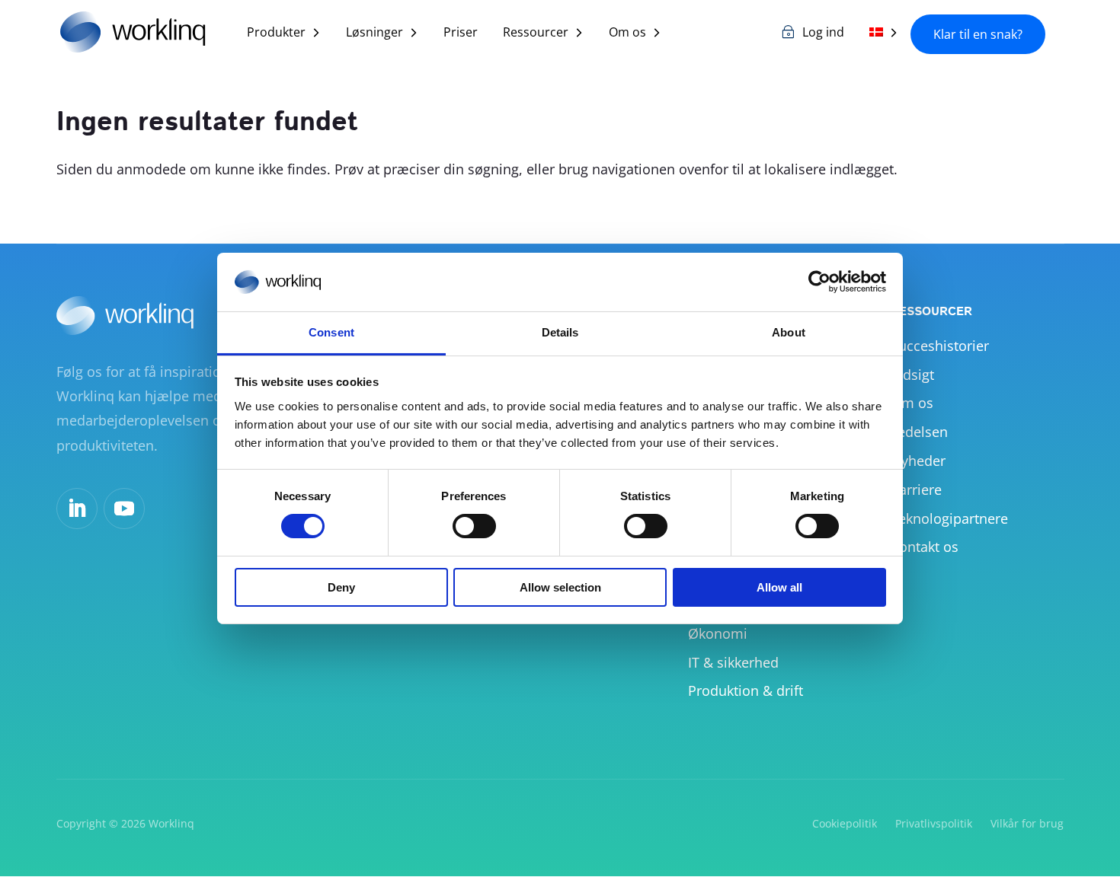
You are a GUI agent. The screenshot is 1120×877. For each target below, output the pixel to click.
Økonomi (717, 633)
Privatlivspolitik (933, 823)
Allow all (779, 587)
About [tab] (788, 332)
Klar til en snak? (977, 34)
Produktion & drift (745, 690)
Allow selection (560, 587)
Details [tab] (560, 332)
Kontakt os (924, 546)
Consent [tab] (331, 332)
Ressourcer (535, 33)
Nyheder (918, 460)
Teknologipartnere (949, 518)
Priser (460, 33)
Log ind (823, 33)
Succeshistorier (940, 345)
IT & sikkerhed (733, 662)
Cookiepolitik (844, 823)
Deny (341, 587)
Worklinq (171, 823)
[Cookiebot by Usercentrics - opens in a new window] (819, 281)
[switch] (474, 526)
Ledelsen (919, 432)
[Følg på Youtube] (124, 508)
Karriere (916, 489)
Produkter (276, 33)
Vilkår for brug (1027, 823)
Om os (627, 33)
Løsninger (374, 33)
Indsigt (912, 374)
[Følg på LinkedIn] (77, 508)
